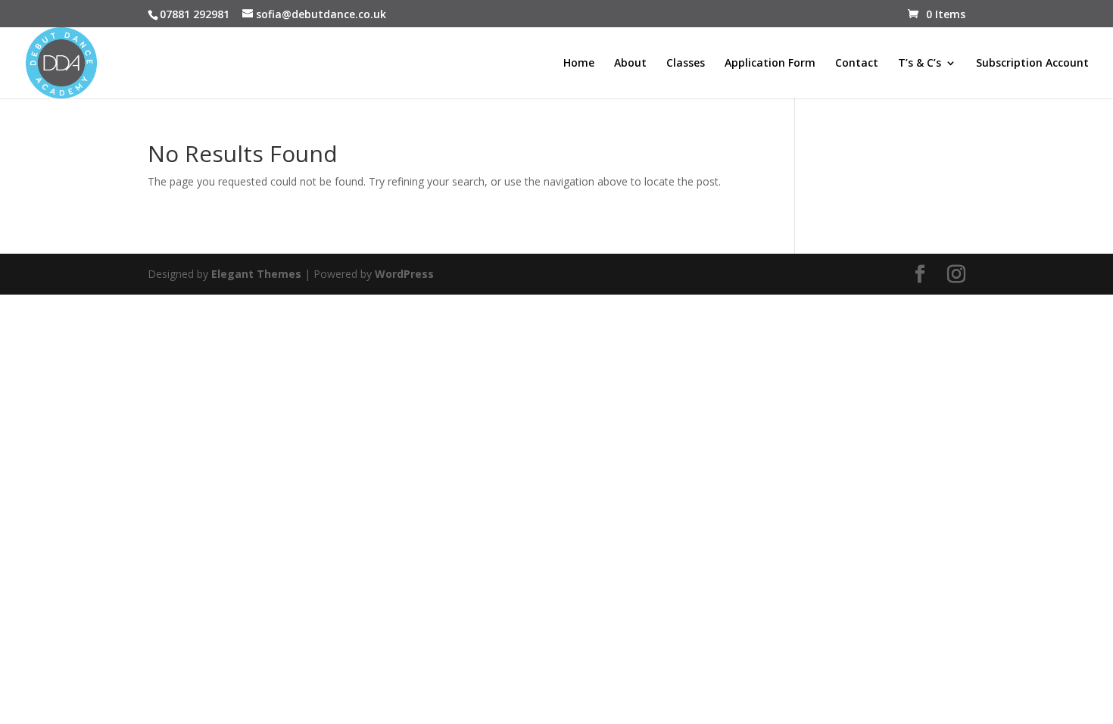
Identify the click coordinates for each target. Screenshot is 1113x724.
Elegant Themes (256, 274)
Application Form (770, 64)
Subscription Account (1032, 64)
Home (578, 64)
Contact (856, 64)
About (630, 64)
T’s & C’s (919, 64)
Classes (685, 64)
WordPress (404, 274)
